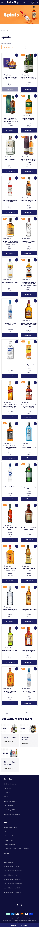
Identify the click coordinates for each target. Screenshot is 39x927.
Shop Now (7, 741)
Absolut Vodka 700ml (10, 364)
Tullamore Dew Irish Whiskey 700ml (28, 119)
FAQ (5, 831)
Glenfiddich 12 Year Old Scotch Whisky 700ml (28, 78)
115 (27, 712)
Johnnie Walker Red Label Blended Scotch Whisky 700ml (10, 406)
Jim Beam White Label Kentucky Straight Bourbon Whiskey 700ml (29, 283)
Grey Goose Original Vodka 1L (10, 323)
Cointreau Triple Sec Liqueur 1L (28, 651)
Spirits (8, 30)
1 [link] (6, 712)
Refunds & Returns (10, 836)
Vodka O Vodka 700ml (10, 487)
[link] (19, 14)
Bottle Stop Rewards (10, 801)
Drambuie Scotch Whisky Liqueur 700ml (29, 528)
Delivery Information (10, 827)
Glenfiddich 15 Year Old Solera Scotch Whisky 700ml (28, 161)
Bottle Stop (21, 917)
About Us (7, 793)
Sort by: (26, 46)
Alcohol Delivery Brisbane (12, 879)
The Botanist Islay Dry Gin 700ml (10, 610)
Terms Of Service (9, 844)
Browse (3, 30)
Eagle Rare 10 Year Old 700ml (10, 528)
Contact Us (7, 788)
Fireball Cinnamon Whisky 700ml (10, 569)
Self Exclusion (8, 805)
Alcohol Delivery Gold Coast (13, 884)
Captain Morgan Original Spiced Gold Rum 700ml (29, 610)
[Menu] (2, 2)
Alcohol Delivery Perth (11, 875)
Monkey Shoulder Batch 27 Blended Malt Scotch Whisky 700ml (10, 242)
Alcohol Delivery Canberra (12, 892)
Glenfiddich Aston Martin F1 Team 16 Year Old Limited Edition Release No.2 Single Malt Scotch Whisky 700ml (10, 120)
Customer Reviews (10, 784)
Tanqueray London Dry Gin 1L (28, 487)
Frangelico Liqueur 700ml (29, 569)
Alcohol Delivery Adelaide (12, 888)
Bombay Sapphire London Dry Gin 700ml (29, 446)
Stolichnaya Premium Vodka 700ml (10, 201)
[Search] (24, 2)
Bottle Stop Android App (12, 814)
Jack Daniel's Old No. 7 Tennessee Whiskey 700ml (10, 447)
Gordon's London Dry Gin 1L (10, 282)
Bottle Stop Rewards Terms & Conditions (17, 849)
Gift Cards (7, 797)
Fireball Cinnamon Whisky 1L (10, 691)
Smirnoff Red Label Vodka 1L (28, 241)
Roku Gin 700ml (10, 159)
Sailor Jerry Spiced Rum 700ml (28, 201)
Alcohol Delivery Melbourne (13, 871)
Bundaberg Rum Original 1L (29, 364)
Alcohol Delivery (9, 862)
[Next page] (32, 712)
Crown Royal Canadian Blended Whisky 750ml (10, 78)
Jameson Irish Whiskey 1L (10, 650)
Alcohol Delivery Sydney (12, 866)
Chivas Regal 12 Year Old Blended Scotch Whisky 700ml (29, 324)
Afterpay (7, 853)
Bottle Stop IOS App (10, 810)
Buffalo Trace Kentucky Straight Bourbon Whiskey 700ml (29, 406)
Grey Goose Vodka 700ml (29, 691)
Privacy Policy (8, 840)
